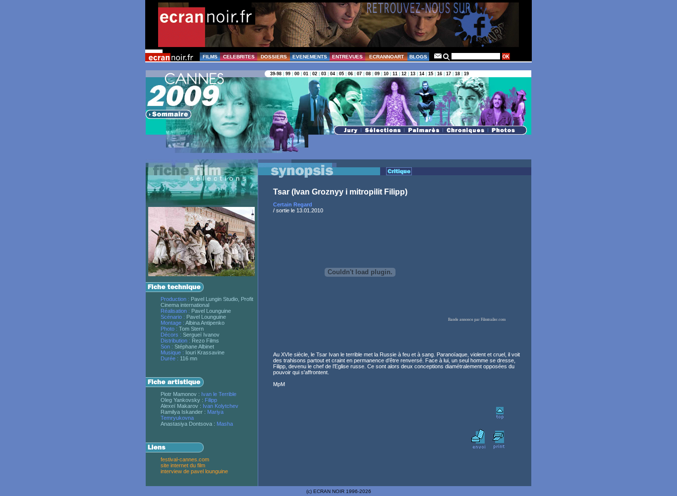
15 (430, 73)
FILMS (210, 56)
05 (341, 73)
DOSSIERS (274, 56)
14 (421, 73)
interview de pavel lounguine (194, 471)
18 (457, 73)
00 (296, 73)
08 (368, 73)
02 (314, 73)
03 (323, 73)
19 (466, 73)
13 (412, 73)
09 (377, 73)
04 (332, 73)
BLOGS (418, 56)
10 (386, 73)
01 (305, 73)
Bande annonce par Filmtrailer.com (477, 319)
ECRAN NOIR (328, 491)
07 (359, 73)
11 (395, 73)
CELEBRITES (239, 56)
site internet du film (183, 465)
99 (287, 73)
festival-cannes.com (185, 459)
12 (403, 73)
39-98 (276, 73)
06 (350, 73)
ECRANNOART (386, 56)
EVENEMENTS (309, 56)
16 (439, 73)
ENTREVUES (347, 56)
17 (448, 73)
